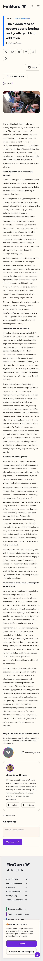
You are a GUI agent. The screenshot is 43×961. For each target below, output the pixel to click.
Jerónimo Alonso (15, 43)
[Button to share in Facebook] (26, 51)
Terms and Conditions (14, 900)
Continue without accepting (21, 951)
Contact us (10, 887)
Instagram (30, 805)
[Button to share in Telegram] (32, 51)
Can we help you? (37, 954)
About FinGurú (12, 879)
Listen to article (17, 76)
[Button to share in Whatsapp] (12, 51)
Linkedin (15, 805)
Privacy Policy (11, 895)
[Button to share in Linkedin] (19, 51)
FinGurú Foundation (14, 883)
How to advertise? (13, 891)
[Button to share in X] (5, 51)
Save (34, 67)
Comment (10, 842)
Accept (21, 943)
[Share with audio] (5, 58)
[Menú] (38, 6)
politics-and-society (22, 18)
